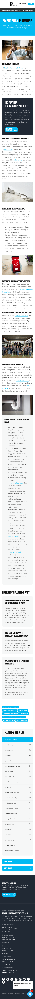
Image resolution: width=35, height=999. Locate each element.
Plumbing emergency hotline (10, 713)
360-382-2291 (6, 931)
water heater (18, 160)
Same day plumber (8, 717)
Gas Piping (7, 835)
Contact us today (22, 380)
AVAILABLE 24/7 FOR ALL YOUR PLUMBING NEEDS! (17, 10)
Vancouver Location (8, 924)
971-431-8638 (22, 4)
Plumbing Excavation (10, 803)
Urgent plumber (24, 713)
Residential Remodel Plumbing (13, 792)
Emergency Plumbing (10, 740)
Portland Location (8, 935)
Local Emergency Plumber (10, 710)
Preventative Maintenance (11, 808)
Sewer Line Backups (15, 483)
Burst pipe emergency (9, 720)
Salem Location (7, 946)
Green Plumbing (9, 840)
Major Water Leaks (15, 552)
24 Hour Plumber (23, 710)
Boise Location (7, 957)
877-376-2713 (6, 964)
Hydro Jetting (8, 761)
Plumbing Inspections (10, 813)
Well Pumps (7, 787)
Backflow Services (9, 824)
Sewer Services (8, 862)
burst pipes (8, 149)
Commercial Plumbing (10, 798)
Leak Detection (8, 771)
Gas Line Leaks (13, 536)
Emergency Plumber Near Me (10, 707)
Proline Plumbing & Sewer (13, 68)
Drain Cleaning (8, 745)
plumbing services (21, 315)
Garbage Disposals (9, 819)
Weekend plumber (20, 717)
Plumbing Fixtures (9, 845)
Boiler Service (8, 829)
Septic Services (8, 868)
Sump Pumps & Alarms (11, 782)
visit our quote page (8, 888)
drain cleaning (23, 289)
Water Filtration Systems (11, 850)
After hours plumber (22, 720)
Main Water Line (9, 776)
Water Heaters (8, 750)
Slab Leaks (7, 755)
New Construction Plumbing (12, 766)
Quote (31, 4)
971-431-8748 (5, 942)
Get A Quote (11, 129)
